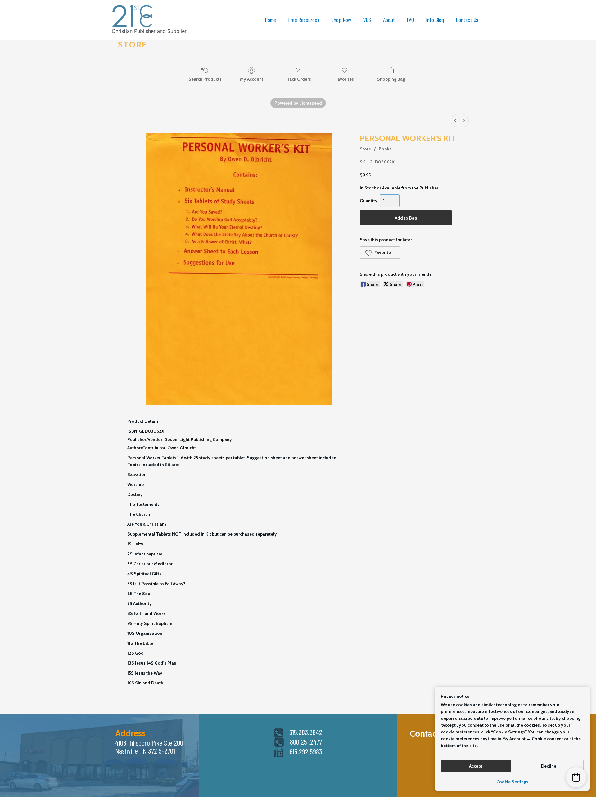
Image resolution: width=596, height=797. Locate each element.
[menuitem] (455, 120)
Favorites (344, 79)
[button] (380, 252)
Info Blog (435, 19)
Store (365, 149)
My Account (251, 79)
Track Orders (298, 79)
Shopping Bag (391, 79)
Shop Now (341, 19)
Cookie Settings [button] (512, 782)
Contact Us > (433, 733)
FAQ (410, 19)
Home (270, 19)
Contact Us (467, 19)
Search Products (205, 79)
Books (385, 149)
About (389, 19)
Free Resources (303, 19)
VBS (367, 19)
